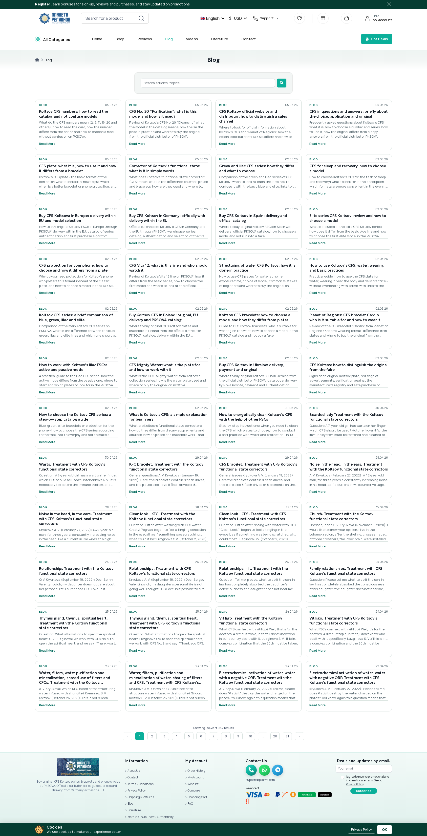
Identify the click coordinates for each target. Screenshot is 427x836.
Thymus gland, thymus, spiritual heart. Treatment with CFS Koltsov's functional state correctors (165, 623)
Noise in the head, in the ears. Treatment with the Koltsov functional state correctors (348, 467)
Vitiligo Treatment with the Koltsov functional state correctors (250, 620)
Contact (248, 39)
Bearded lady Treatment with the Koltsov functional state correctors (346, 417)
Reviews (145, 39)
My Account (196, 777)
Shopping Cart (197, 797)
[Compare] (323, 18)
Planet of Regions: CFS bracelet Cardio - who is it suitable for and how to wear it (345, 317)
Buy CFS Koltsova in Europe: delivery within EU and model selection (77, 218)
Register (43, 4)
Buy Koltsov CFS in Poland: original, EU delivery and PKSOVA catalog (163, 317)
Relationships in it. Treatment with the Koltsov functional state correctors (253, 571)
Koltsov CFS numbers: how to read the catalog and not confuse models (73, 114)
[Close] (389, 4)
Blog (169, 39)
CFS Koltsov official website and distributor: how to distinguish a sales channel (253, 116)
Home (97, 39)
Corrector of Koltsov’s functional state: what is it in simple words (164, 168)
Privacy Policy (137, 790)
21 (287, 736)
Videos (192, 39)
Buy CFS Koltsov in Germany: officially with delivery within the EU (167, 218)
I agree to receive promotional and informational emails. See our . (367, 780)
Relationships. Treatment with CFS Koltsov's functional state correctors (162, 571)
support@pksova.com (260, 780)
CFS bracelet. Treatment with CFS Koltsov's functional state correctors (258, 467)
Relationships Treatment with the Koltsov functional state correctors (76, 571)
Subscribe (363, 791)
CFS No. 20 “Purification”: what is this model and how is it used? (163, 114)
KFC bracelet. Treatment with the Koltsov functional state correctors (166, 467)
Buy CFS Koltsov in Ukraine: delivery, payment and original (251, 367)
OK (384, 829)
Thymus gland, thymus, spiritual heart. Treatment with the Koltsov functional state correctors (73, 623)
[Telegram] (277, 770)
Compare (194, 790)
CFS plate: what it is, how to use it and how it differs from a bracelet (77, 168)
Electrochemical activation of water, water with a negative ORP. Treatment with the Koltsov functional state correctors (257, 677)
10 (250, 736)
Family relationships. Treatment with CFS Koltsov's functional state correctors (346, 571)
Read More (47, 144)
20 (275, 736)
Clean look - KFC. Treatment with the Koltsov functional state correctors (162, 516)
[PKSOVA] (54, 18)
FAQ (190, 803)
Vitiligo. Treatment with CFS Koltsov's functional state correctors (343, 620)
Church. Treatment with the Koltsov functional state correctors (341, 516)
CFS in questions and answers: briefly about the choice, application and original (348, 114)
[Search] (281, 83)
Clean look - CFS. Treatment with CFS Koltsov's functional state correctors (252, 516)
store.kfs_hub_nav (141, 816)
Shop (120, 39)
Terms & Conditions (140, 784)
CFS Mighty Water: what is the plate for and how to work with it (164, 367)
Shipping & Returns (141, 797)
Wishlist (193, 784)
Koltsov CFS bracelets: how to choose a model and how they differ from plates (254, 317)
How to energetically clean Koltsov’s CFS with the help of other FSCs (255, 417)
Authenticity (165, 816)
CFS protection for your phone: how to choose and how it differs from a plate (73, 268)
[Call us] (251, 770)
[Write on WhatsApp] (264, 770)
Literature (219, 39)
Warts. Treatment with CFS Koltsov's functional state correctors (72, 467)
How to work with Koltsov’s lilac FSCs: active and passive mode (73, 367)
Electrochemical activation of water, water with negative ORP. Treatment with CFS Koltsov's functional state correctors (347, 677)
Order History (196, 770)
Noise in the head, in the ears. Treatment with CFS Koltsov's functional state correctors (75, 519)
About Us (134, 770)
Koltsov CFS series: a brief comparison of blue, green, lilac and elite (76, 317)
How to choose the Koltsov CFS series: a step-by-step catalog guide (75, 417)
